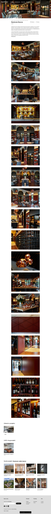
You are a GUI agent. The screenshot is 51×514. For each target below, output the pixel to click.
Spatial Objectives (39, 490)
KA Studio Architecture (18, 475)
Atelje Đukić (5, 475)
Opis (20, 512)
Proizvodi (23, 2)
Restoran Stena (17, 489)
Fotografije (23, 512)
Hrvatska (7, 510)
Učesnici (26, 512)
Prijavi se (18, 503)
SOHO (27, 475)
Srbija (4, 510)
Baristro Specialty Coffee (19, 474)
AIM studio (5, 490)
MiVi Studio (27, 490)
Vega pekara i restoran (41, 474)
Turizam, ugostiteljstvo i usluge (18, 20)
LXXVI (12, 23)
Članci (35, 502)
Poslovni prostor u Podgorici (8, 454)
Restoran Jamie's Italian (30, 474)
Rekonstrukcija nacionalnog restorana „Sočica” (12, 489)
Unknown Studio (17, 490)
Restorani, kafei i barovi (25, 20)
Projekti (12, 2)
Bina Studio (39, 475)
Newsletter (35, 501)
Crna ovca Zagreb (40, 489)
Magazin (28, 2)
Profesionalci (17, 2)
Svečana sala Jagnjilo (7, 474)
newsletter (10, 501)
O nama (42, 501)
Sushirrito (27, 489)
